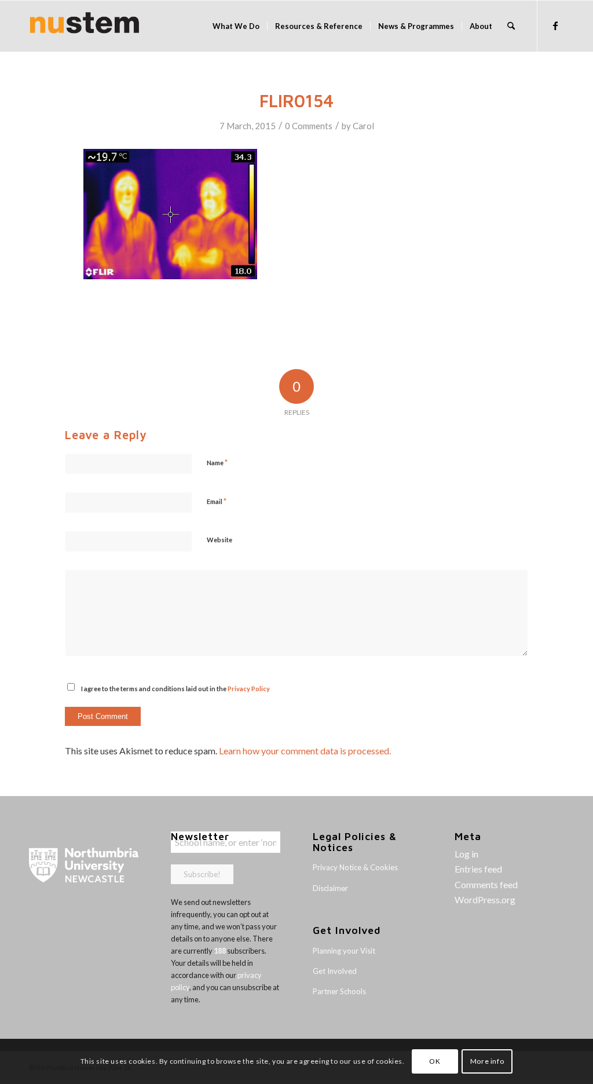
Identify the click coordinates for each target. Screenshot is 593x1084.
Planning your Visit (344, 950)
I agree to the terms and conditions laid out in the (175, 688)
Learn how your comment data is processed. (305, 750)
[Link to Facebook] (555, 25)
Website (219, 539)
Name (217, 462)
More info (487, 1061)
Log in (466, 853)
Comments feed (486, 884)
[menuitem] (236, 26)
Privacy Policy (249, 688)
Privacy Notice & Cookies (355, 867)
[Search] (511, 26)
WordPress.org (485, 899)
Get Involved (335, 971)
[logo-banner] (84, 26)
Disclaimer (330, 888)
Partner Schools (339, 991)
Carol (363, 126)
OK (434, 1061)
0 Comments (308, 126)
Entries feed (478, 868)
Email (216, 501)
